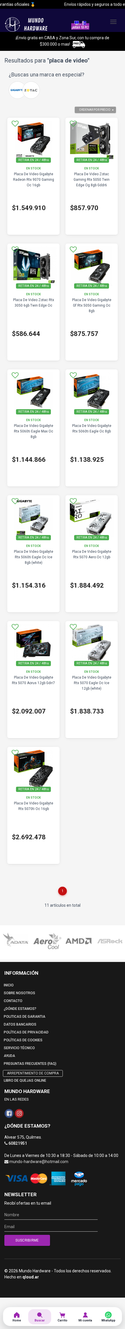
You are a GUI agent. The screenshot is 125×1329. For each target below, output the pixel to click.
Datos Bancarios (20, 1024)
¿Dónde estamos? (20, 1009)
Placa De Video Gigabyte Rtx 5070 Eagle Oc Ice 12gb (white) (91, 683)
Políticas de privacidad (26, 1032)
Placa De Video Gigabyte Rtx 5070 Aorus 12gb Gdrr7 (33, 680)
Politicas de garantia (24, 1017)
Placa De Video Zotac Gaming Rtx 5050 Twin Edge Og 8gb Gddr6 (92, 179)
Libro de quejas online (25, 1080)
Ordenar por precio (94, 109)
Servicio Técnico (19, 1048)
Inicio (9, 985)
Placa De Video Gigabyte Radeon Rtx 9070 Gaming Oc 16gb (33, 179)
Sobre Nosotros (19, 993)
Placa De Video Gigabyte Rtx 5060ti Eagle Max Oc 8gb (33, 431)
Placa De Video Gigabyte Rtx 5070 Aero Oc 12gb (91, 554)
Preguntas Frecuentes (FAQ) (30, 1064)
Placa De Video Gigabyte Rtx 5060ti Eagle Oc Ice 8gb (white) (33, 557)
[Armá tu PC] (80, 25)
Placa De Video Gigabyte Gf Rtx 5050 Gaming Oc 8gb (91, 305)
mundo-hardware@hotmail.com (38, 1161)
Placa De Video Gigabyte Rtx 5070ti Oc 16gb (33, 806)
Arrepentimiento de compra (33, 1073)
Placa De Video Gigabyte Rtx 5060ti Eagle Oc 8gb (91, 428)
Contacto (13, 1001)
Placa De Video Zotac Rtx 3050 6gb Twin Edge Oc (33, 302)
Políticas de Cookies (23, 1040)
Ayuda (9, 1056)
